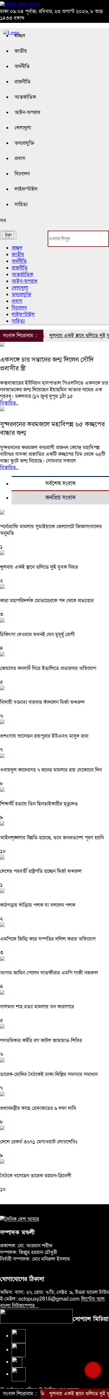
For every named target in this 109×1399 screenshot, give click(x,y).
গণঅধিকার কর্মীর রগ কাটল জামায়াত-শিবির (41, 1040)
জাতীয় (21, 51)
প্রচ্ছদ (20, 35)
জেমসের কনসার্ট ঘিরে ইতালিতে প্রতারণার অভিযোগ (48, 668)
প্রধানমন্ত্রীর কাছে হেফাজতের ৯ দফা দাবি (38, 1108)
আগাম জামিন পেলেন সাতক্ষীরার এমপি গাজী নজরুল (49, 973)
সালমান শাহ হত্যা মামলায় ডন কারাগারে (37, 1006)
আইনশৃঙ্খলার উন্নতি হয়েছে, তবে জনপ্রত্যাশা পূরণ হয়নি (52, 837)
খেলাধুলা (23, 127)
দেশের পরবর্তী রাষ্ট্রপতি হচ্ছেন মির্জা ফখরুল (41, 871)
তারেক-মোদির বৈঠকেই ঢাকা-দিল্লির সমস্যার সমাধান (49, 1074)
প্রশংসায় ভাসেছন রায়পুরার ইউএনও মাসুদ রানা (44, 736)
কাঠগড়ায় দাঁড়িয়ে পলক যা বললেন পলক (37, 905)
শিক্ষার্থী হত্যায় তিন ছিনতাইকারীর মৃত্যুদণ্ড (39, 804)
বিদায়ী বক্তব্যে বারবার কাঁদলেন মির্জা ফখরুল (42, 702)
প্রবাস (20, 158)
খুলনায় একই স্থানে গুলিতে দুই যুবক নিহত (39, 567)
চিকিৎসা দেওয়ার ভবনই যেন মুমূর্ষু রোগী (37, 634)
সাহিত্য (21, 204)
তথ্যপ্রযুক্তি (24, 143)
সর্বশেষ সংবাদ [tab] (60, 483)
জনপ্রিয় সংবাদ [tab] (60, 498)
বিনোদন (22, 173)
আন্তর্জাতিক (25, 97)
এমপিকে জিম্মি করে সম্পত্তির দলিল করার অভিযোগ (48, 939)
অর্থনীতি (22, 66)
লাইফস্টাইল (26, 189)
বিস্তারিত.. (9, 403)
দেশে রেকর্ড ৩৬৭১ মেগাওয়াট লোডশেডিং (39, 1142)
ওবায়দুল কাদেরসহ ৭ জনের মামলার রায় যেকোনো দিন (51, 770)
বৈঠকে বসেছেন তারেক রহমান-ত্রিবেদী (35, 1175)
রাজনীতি (23, 81)
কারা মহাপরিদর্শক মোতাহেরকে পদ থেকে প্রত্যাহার (47, 600)
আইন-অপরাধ (27, 112)
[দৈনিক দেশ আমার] (19, 4)
